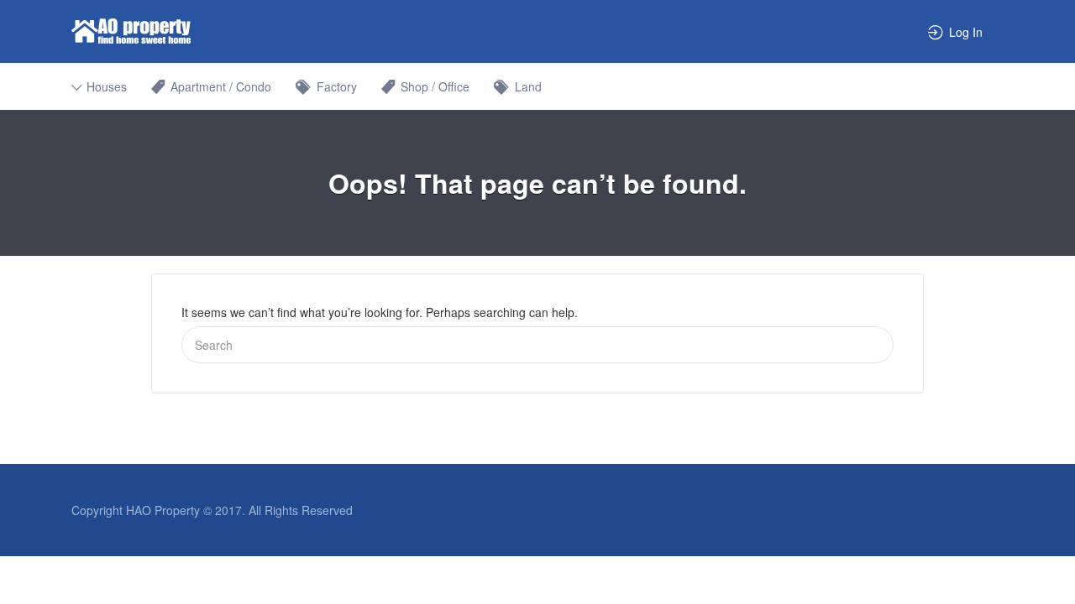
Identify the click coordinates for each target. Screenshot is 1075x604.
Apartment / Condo (220, 86)
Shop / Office (435, 86)
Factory (337, 86)
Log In (966, 31)
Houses (107, 86)
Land (528, 86)
